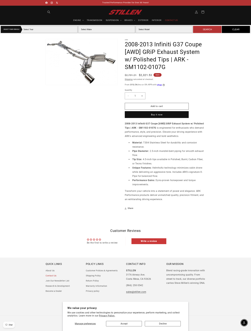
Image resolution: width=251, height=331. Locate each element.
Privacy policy (92, 291)
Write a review (149, 241)
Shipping (129, 79)
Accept (124, 323)
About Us (50, 271)
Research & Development (58, 286)
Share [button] (130, 208)
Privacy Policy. (107, 315)
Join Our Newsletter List (57, 281)
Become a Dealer (54, 291)
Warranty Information (96, 286)
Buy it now (157, 114)
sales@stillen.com (136, 292)
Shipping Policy (93, 276)
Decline (163, 323)
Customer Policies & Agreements (102, 271)
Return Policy (92, 281)
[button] (49, 12)
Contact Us (51, 276)
